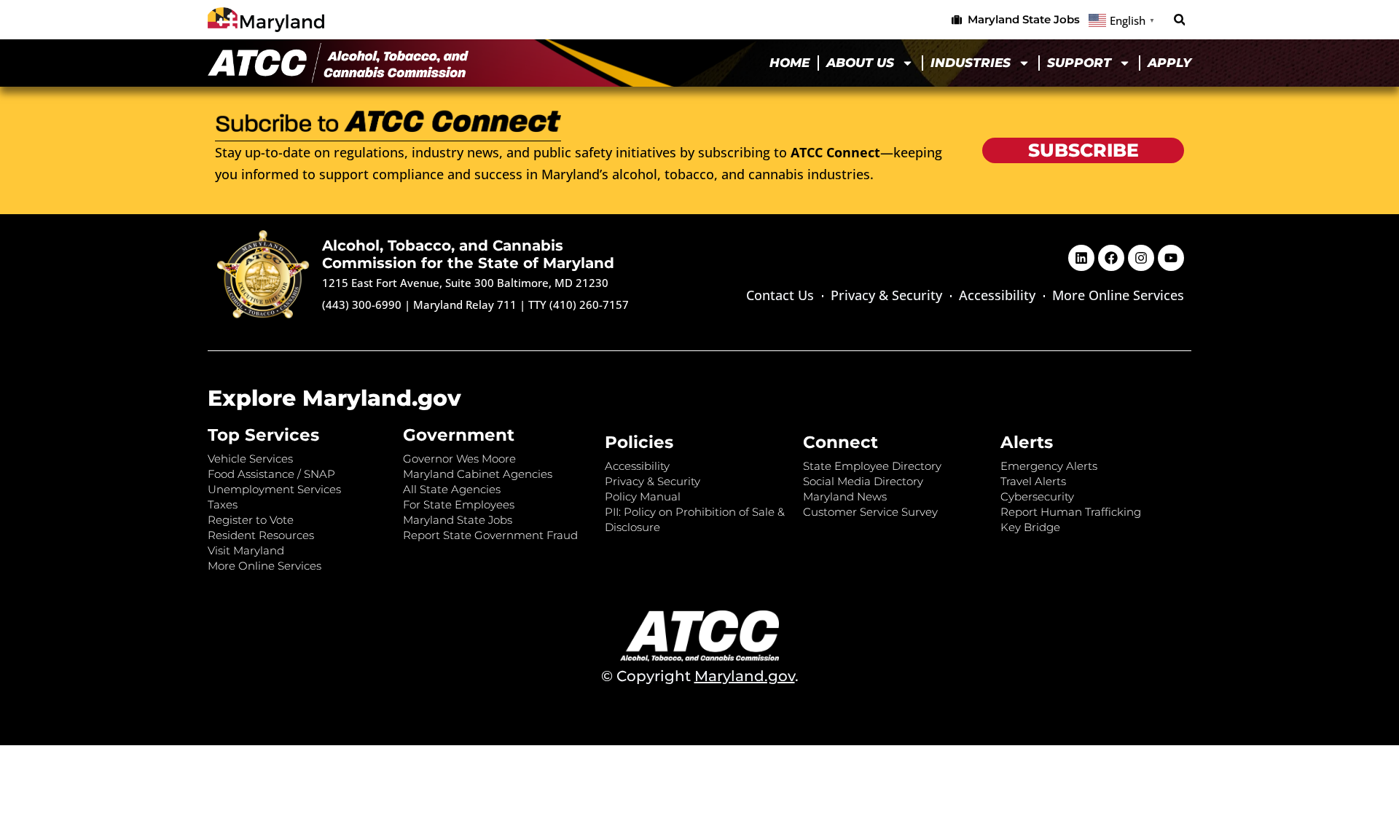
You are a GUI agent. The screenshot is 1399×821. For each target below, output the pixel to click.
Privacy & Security (886, 295)
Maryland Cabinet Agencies (477, 474)
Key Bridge (1030, 527)
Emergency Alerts (1048, 466)
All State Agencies (452, 489)
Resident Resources (261, 535)
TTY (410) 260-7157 (578, 304)
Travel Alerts (1033, 481)
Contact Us (780, 295)
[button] (1179, 20)
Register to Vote (251, 520)
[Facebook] (1111, 258)
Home (789, 62)
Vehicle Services (250, 459)
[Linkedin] (1081, 258)
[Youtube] (1171, 258)
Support (1079, 62)
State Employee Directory (872, 466)
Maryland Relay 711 (466, 304)
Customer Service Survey (870, 512)
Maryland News (845, 496)
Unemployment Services (274, 489)
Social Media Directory (863, 481)
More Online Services (1118, 295)
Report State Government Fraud (490, 535)
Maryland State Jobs (457, 520)
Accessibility (997, 295)
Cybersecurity (1037, 496)
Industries (970, 62)
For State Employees (458, 504)
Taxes (223, 504)
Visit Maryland (246, 550)
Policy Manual (643, 496)
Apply (1169, 62)
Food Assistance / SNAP (271, 474)
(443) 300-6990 (361, 304)
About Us (860, 62)
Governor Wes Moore (459, 459)
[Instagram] (1141, 258)
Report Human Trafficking (1070, 512)
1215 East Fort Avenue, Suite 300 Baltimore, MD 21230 (465, 282)
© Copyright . (700, 676)
